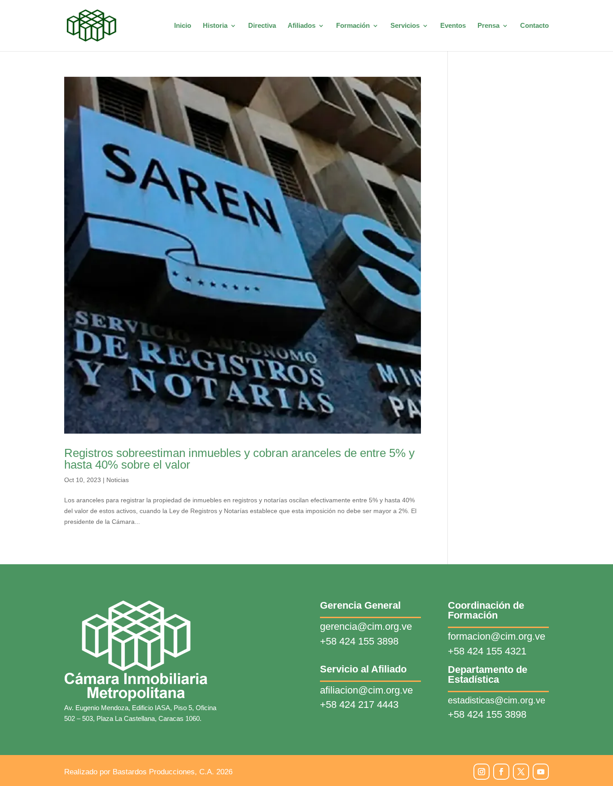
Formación (353, 25)
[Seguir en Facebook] (501, 772)
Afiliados (301, 25)
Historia (215, 25)
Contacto (534, 25)
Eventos (453, 25)
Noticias (117, 479)
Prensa (488, 25)
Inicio (182, 25)
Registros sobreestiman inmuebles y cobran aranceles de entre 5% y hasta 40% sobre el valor (239, 458)
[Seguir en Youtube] (541, 772)
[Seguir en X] (521, 772)
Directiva (262, 25)
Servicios (405, 25)
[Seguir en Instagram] (481, 772)
